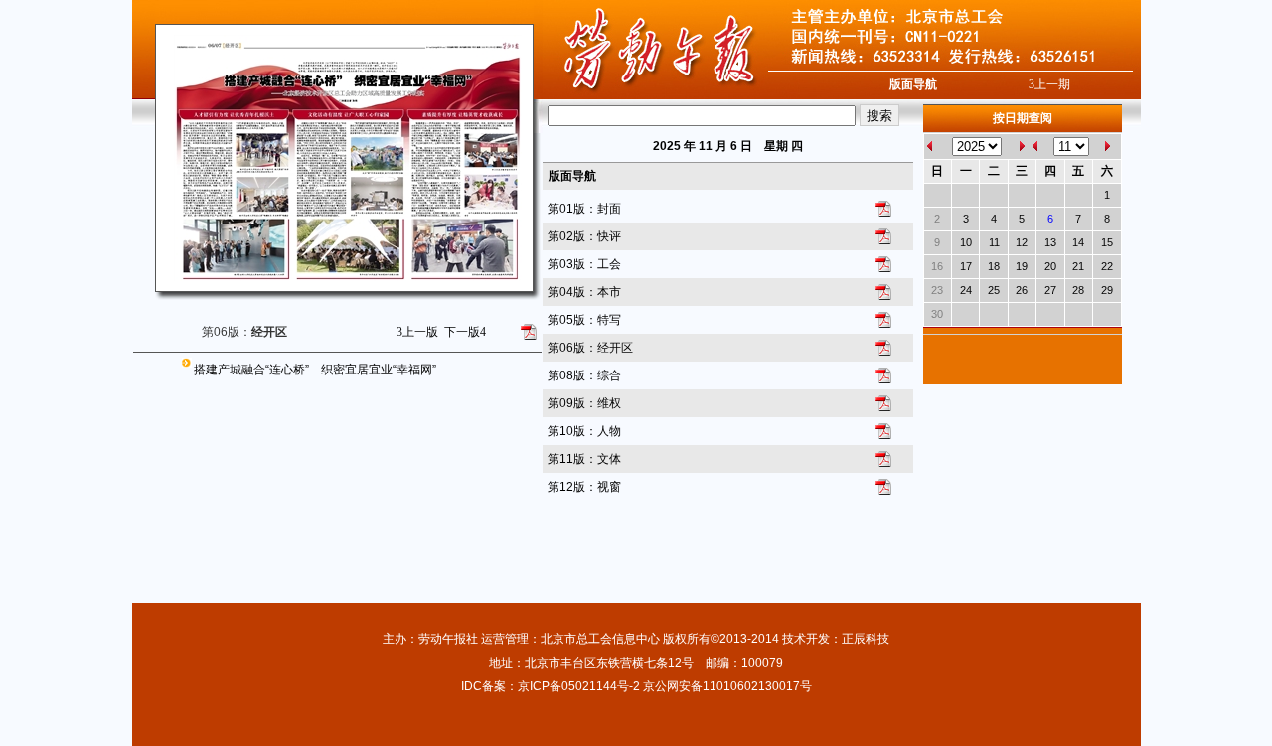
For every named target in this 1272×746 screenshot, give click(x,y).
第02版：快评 (584, 236)
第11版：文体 (584, 459)
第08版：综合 (584, 375)
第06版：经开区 (590, 348)
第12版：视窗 (584, 487)
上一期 (1049, 84)
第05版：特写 (584, 320)
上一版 (417, 332)
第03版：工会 (584, 264)
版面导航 (913, 84)
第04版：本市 (584, 292)
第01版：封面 (584, 209)
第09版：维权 (584, 403)
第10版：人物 (584, 431)
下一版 (465, 332)
